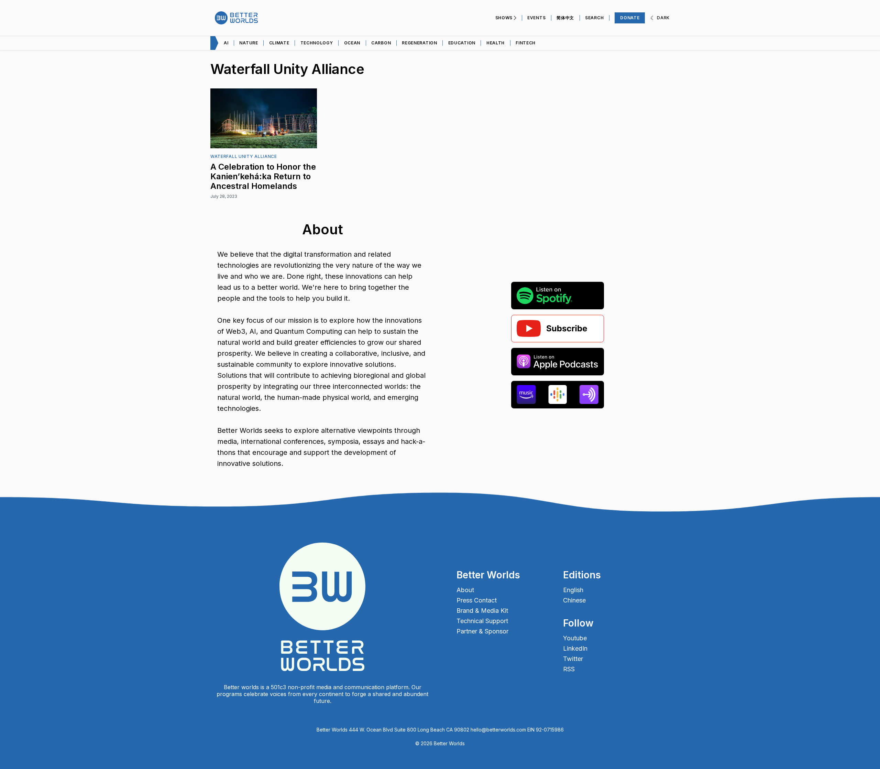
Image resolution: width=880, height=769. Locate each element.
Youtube (575, 638)
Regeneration (419, 42)
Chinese (574, 600)
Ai (226, 42)
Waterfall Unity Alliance (243, 156)
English (573, 590)
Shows (504, 17)
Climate (279, 42)
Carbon (381, 42)
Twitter (573, 658)
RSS (569, 669)
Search (594, 17)
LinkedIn (575, 648)
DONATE (629, 17)
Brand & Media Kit (482, 610)
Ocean (352, 42)
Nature (248, 42)
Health (495, 42)
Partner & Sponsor (482, 631)
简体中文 (565, 17)
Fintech (526, 42)
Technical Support (482, 621)
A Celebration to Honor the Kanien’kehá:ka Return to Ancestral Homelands (263, 176)
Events (536, 17)
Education (461, 42)
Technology (316, 42)
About (465, 590)
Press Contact (476, 600)
